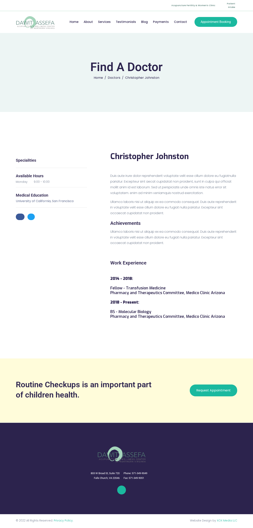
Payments (161, 22)
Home (74, 22)
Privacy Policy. (63, 520)
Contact (180, 22)
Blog (144, 22)
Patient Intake (231, 5)
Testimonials (126, 22)
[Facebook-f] (121, 490)
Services (104, 22)
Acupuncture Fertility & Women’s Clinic (193, 5)
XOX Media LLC (227, 520)
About (88, 22)
